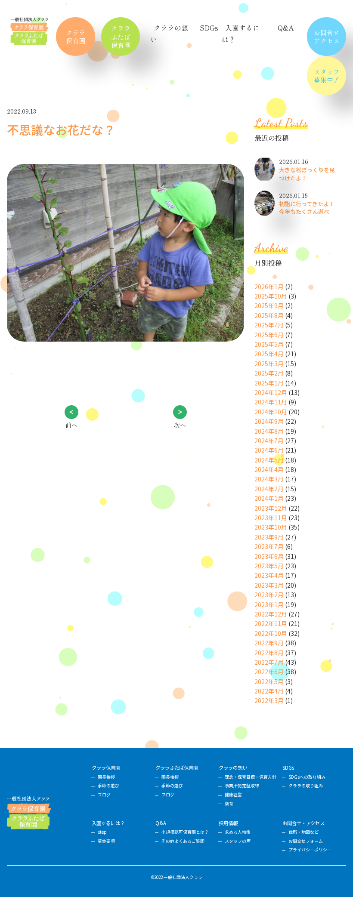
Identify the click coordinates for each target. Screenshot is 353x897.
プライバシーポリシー (309, 850)
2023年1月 (269, 604)
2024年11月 (270, 402)
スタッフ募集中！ (327, 75)
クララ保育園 (75, 36)
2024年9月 (269, 421)
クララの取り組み (305, 786)
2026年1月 (269, 286)
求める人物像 (238, 832)
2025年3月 (269, 363)
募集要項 (106, 841)
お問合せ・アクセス (303, 823)
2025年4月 (269, 353)
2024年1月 (269, 498)
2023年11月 (270, 517)
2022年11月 (270, 623)
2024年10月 (270, 411)
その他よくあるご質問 (182, 841)
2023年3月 (269, 585)
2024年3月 (269, 479)
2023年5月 (269, 565)
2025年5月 (269, 344)
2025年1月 (269, 383)
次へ (180, 425)
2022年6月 (269, 671)
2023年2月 (269, 594)
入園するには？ (108, 823)
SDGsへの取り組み (306, 777)
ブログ (104, 795)
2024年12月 (270, 392)
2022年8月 (269, 652)
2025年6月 (269, 334)
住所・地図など (303, 832)
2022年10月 (270, 633)
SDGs (209, 27)
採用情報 (228, 823)
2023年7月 (269, 546)
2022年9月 (269, 642)
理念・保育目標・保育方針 (250, 777)
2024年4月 (269, 469)
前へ (71, 425)
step (102, 832)
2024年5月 (269, 460)
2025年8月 (269, 315)
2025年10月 (270, 296)
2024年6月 (269, 450)
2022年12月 (270, 614)
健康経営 (233, 795)
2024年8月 (269, 431)
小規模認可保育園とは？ (185, 832)
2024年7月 (269, 440)
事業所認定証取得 (242, 786)
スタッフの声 (238, 841)
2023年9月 (269, 537)
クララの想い (233, 767)
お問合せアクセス (327, 36)
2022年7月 (269, 662)
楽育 (229, 804)
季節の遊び (108, 786)
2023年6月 (269, 556)
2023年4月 (269, 575)
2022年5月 (269, 681)
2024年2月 (269, 488)
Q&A (286, 27)
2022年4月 (269, 691)
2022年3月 (269, 700)
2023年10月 (270, 527)
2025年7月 (269, 325)
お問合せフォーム (305, 841)
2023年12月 (270, 508)
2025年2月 (269, 373)
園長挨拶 (106, 777)
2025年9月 (269, 305)
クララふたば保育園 (120, 36)
